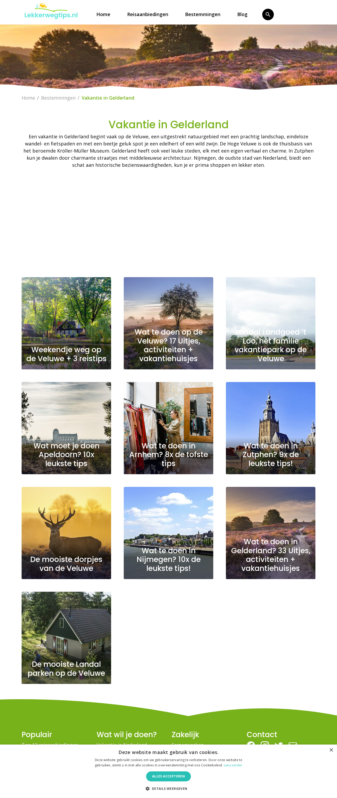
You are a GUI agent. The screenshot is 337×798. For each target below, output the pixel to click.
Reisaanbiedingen (147, 14)
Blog (242, 14)
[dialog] (168, 771)
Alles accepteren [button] (168, 776)
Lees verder (233, 765)
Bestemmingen (202, 14)
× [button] (331, 750)
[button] (168, 788)
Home (103, 14)
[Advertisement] (168, 225)
